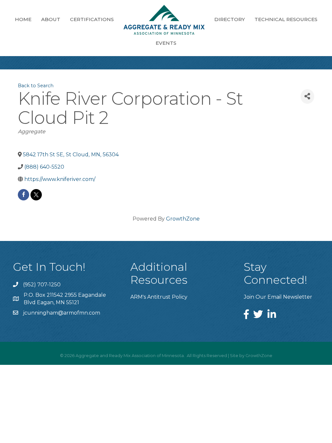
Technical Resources (286, 19)
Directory (229, 19)
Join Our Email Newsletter (278, 297)
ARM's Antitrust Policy (158, 297)
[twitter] (36, 194)
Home (23, 19)
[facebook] (23, 194)
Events (166, 43)
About (50, 19)
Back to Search (35, 86)
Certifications (92, 19)
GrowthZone (183, 219)
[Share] (307, 96)
